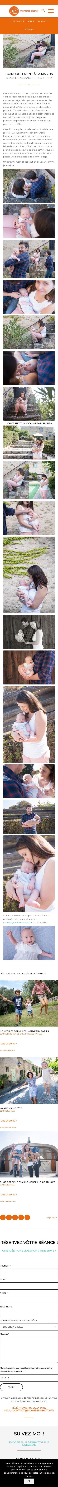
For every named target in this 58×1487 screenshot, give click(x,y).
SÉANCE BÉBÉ (6, 1034)
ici (46, 922)
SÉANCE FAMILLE (34, 1034)
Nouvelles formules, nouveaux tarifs (24, 1031)
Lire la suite (8, 1043)
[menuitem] (42, 11)
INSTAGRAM (36, 1458)
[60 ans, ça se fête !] (29, 1080)
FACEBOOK (22, 1458)
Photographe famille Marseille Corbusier (27, 1182)
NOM (3, 1279)
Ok (29, 1481)
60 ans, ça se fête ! (11, 1108)
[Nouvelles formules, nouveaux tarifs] (29, 1003)
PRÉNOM (5, 1266)
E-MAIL (4, 1293)
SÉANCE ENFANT (20, 1034)
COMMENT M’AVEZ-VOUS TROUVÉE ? (18, 1320)
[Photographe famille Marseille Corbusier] (29, 1154)
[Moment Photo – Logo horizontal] (24, 11)
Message (4, 1334)
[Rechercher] (42, 11)
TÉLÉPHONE (6, 1306)
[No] (54, 1473)
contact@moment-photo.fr (17, 922)
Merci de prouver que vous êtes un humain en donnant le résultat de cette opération (26, 1369)
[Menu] (49, 11)
